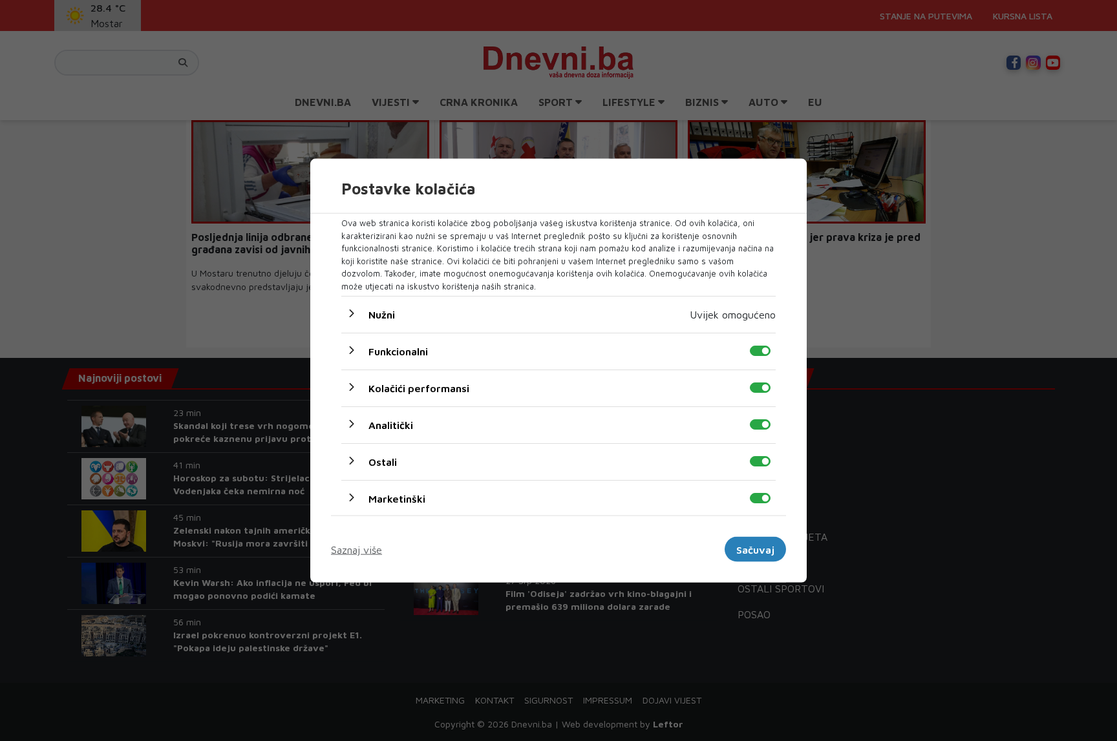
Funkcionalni (398, 351)
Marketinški (396, 499)
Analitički (390, 425)
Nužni (381, 314)
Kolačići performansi (418, 388)
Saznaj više (356, 549)
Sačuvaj (755, 549)
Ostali (382, 462)
